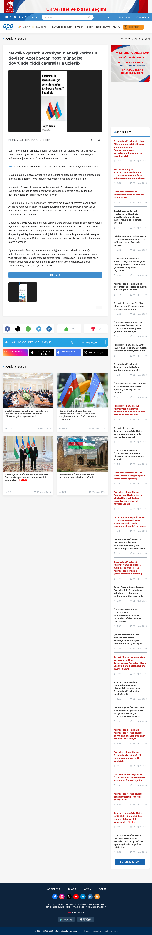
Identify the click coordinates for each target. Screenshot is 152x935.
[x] (69, 897)
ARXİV (87, 889)
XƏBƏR (89, 27)
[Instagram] (6, 17)
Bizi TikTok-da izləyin (44, 352)
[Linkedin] (22, 17)
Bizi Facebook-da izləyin (70, 352)
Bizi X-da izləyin (95, 352)
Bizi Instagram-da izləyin (17, 352)
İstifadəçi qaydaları (92, 931)
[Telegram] (19, 17)
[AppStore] (85, 919)
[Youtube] (15, 17)
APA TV (117, 27)
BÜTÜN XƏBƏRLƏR (62, 27)
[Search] (89, 17)
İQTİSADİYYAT (102, 27)
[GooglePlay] (66, 919)
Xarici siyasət (142, 38)
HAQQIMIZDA (53, 889)
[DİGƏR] (148, 27)
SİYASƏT (79, 27)
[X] (11, 17)
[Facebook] (3, 17)
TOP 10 (102, 889)
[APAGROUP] (76, 912)
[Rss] (26, 17)
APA (10, 166)
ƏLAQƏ (72, 889)
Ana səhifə (125, 39)
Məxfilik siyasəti (111, 931)
